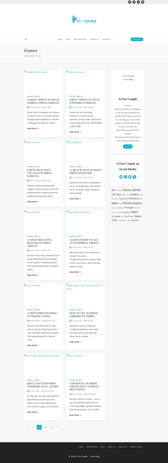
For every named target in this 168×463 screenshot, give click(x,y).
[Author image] (28, 107)
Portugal (129, 207)
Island (140, 199)
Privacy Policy (136, 447)
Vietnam (134, 220)
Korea (127, 203)
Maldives (114, 208)
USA (129, 220)
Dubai (123, 195)
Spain (134, 212)
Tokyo (115, 220)
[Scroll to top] (162, 454)
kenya (120, 203)
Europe (30, 96)
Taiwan (137, 216)
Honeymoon (115, 199)
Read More (33, 128)
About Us (95, 39)
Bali (113, 190)
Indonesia (133, 198)
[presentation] (43, 81)
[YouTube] (142, 2)
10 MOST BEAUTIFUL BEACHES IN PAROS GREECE (39, 242)
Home (60, 39)
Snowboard (126, 212)
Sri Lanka (116, 216)
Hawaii (141, 195)
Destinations (91, 447)
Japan (115, 203)
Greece (37, 96)
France (128, 195)
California (118, 190)
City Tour (116, 194)
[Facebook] (129, 2)
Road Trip (137, 208)
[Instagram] (134, 2)
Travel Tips (123, 220)
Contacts (106, 39)
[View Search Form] (26, 39)
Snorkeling (118, 212)
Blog (68, 39)
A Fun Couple (35, 107)
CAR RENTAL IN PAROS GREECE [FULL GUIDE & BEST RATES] (84, 386)
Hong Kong (123, 199)
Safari (113, 212)
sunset (122, 216)
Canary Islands (131, 190)
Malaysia (137, 203)
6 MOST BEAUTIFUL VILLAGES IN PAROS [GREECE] (39, 173)
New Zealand (120, 208)
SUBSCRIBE (137, 39)
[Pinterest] (138, 2)
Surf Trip (129, 216)
